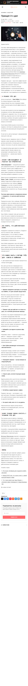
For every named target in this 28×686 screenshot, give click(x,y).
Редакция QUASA (7, 22)
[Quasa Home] (14, 7)
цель (10, 262)
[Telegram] (16, 499)
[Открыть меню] (2, 7)
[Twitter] (2, 499)
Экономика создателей (7, 12)
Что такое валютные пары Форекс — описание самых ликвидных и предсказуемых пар (14, 482)
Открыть (24, 2)
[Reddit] (13, 499)
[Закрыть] (1, 2)
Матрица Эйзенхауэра (7, 436)
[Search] (25, 7)
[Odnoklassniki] (21, 499)
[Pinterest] (10, 499)
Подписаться (14, 517)
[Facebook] (5, 499)
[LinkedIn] (8, 499)
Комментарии (6, 525)
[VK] (18, 499)
